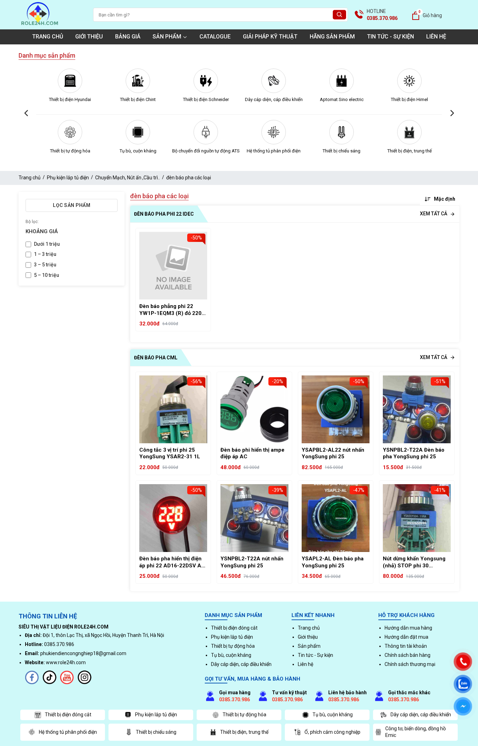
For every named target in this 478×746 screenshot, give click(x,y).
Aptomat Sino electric (342, 99)
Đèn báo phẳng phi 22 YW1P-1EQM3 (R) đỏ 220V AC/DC (172, 310)
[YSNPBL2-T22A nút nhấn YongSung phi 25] (254, 518)
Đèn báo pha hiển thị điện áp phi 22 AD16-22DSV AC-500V (173, 562)
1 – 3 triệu (45, 254)
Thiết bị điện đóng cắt (234, 628)
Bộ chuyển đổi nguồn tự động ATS (206, 150)
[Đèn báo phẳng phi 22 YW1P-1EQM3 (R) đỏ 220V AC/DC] (173, 266)
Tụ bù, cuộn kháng (138, 150)
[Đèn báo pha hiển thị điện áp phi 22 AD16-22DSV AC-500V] (173, 518)
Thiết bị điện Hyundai (70, 99)
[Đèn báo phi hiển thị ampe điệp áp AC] (254, 409)
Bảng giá (127, 36)
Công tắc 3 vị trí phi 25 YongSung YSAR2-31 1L (169, 453)
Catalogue (215, 36)
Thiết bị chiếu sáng (341, 150)
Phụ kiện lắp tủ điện (68, 177)
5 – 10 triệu (46, 275)
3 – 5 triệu (45, 264)
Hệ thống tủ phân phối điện (274, 150)
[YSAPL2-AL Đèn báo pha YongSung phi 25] (336, 518)
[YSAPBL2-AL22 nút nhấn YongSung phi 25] (336, 409)
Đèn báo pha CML (155, 357)
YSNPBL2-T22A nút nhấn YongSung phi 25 (251, 562)
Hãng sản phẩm (332, 36)
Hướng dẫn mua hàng (408, 628)
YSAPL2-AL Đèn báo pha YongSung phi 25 (333, 562)
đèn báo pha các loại (188, 177)
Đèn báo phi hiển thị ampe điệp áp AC (252, 453)
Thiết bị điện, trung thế (409, 150)
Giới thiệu (89, 36)
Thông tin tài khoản (406, 646)
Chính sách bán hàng (407, 655)
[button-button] (26, 113)
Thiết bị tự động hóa (70, 150)
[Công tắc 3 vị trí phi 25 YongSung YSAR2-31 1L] (173, 409)
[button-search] (339, 15)
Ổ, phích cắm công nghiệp (332, 732)
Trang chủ (47, 36)
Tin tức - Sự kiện (390, 36)
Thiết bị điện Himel (409, 99)
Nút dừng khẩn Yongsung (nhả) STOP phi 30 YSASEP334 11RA (414, 562)
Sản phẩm (167, 36)
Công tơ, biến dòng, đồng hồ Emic (415, 732)
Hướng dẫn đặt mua (406, 637)
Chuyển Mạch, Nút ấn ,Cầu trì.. (127, 177)
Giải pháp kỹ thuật (270, 36)
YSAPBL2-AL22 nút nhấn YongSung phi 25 (333, 453)
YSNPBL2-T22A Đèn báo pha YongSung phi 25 (413, 453)
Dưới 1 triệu (47, 244)
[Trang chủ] (40, 26)
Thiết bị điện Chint (138, 99)
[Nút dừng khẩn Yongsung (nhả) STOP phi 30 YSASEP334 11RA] (417, 518)
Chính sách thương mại (410, 664)
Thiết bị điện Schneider (206, 99)
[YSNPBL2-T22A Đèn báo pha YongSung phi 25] (417, 409)
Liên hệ (436, 36)
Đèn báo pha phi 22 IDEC (164, 214)
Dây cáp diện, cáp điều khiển (274, 99)
